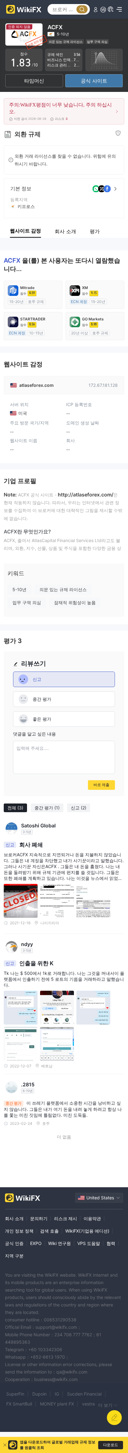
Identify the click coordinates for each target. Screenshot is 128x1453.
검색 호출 (49, 1230)
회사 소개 (14, 1218)
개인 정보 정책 (19, 1230)
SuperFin (15, 1393)
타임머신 (34, 81)
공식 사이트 (94, 81)
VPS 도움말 (88, 1243)
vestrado (91, 1403)
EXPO (36, 1243)
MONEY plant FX (57, 1403)
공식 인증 (14, 1243)
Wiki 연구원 (59, 1243)
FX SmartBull (19, 1403)
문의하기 (39, 1218)
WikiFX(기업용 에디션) (87, 1230)
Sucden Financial (84, 1393)
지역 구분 (14, 1255)
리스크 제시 (65, 1218)
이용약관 (92, 1218)
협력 (111, 1243)
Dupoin (39, 1393)
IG (57, 1393)
